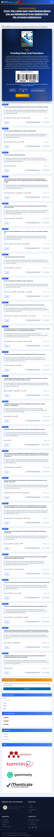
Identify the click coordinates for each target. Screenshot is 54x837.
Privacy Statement (7, 826)
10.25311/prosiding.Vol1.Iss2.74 (33, 146)
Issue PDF (32, 94)
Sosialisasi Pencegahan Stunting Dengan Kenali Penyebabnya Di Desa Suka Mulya (24, 305)
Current (30, 805)
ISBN (37, 94)
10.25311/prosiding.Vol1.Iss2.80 (33, 296)
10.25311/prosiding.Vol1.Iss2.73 (33, 122)
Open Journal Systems (11, 835)
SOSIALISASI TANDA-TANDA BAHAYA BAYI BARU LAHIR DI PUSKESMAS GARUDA (24, 429)
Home (3, 26)
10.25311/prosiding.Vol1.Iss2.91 (33, 573)
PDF (7, 122)
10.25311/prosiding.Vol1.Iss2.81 (33, 320)
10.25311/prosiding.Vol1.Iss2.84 (33, 395)
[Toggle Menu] (51, 2)
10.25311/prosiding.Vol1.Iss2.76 (33, 197)
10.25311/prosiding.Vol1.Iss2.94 (33, 647)
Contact (4, 824)
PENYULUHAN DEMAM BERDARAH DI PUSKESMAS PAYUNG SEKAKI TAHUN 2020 (24, 354)
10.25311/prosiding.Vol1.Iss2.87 (33, 471)
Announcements (32, 809)
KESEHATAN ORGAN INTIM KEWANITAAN (14, 155)
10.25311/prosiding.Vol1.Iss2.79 (33, 272)
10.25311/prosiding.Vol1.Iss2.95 (33, 672)
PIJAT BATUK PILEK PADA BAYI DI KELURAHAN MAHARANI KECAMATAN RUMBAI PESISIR (26, 582)
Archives (8, 26)
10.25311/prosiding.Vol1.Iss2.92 (32, 597)
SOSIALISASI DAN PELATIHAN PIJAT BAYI (14, 257)
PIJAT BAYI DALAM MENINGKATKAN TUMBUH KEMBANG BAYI (20, 131)
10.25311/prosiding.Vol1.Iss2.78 (32, 248)
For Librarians (6, 739)
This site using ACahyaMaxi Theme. (24, 835)
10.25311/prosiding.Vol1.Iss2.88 (33, 497)
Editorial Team (6, 822)
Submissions (27, 688)
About (30, 811)
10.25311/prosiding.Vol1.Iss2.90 (32, 548)
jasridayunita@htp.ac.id (35, 819)
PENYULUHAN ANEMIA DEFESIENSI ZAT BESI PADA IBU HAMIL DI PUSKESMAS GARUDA (26, 107)
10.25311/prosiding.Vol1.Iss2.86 (32, 444)
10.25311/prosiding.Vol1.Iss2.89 (33, 522)
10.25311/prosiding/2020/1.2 (37, 90)
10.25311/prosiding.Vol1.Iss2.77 (33, 222)
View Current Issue (22, 95)
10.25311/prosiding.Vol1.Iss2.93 (32, 621)
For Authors (5, 736)
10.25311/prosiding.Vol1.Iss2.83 (33, 369)
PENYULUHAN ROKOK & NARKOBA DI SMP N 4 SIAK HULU (18, 281)
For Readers (6, 734)
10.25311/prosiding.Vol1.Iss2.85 (33, 420)
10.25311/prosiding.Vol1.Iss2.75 (32, 170)
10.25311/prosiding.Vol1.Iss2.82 (33, 345)
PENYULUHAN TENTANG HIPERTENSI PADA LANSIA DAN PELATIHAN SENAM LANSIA (25, 606)
